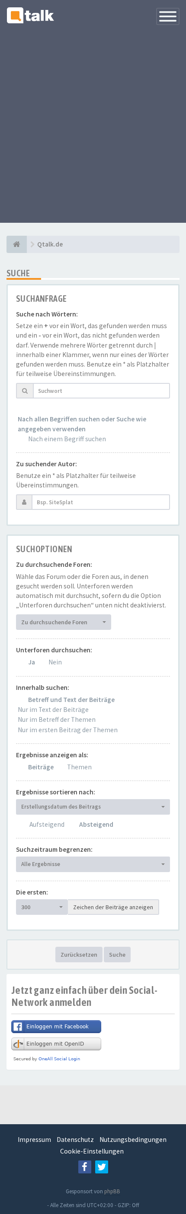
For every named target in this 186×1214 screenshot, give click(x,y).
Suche (117, 954)
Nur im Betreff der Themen (57, 719)
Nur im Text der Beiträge (53, 709)
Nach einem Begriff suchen (67, 439)
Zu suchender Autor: (46, 464)
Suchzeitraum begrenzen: (54, 849)
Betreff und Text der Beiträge (71, 700)
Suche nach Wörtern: (47, 314)
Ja (31, 662)
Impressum (34, 1139)
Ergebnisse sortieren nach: (55, 792)
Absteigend (96, 824)
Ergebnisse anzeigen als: (52, 755)
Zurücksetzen (79, 954)
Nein (55, 662)
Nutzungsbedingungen (133, 1139)
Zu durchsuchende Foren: (54, 564)
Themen (79, 767)
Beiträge (41, 767)
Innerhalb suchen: (42, 687)
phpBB (112, 1191)
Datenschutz (75, 1139)
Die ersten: (32, 892)
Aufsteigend (46, 824)
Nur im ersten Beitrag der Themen (68, 730)
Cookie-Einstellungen (92, 1151)
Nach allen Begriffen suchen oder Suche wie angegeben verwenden (82, 424)
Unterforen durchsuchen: (54, 650)
